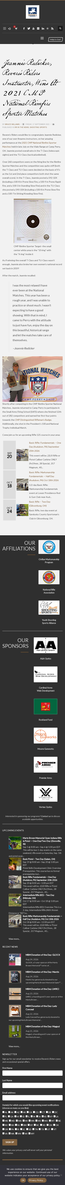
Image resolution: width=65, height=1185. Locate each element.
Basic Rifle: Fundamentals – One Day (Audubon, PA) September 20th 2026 (45, 446)
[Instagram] (38, 28)
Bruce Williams (12, 124)
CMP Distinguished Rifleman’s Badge (33, 419)
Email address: (9, 1092)
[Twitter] (28, 28)
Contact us (46, 816)
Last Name (7, 1080)
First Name (7, 1068)
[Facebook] (24, 28)
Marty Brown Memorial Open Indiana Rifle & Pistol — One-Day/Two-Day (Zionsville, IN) (42, 841)
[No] (61, 1175)
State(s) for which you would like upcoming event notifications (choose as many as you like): (30, 1106)
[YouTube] (33, 28)
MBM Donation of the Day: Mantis (42, 971)
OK (23, 1180)
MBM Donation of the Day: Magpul (43, 1026)
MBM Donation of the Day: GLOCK (43, 954)
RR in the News (22, 127)
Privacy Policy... (37, 1180)
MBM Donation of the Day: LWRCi (42, 989)
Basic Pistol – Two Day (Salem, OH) (39, 859)
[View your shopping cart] (16, 28)
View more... (14, 939)
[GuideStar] (47, 28)
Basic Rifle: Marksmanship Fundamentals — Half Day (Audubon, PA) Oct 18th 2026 (44, 476)
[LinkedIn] (43, 28)
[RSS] (52, 28)
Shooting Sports (38, 127)
